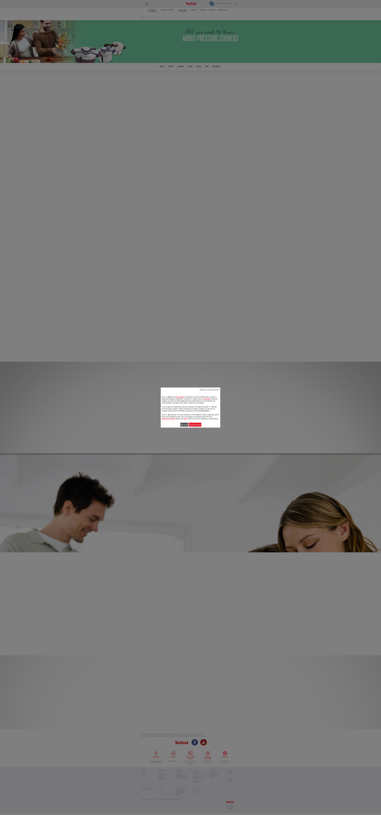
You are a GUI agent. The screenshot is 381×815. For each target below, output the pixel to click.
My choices (184, 425)
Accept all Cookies (195, 425)
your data (206, 399)
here (185, 418)
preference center (168, 418)
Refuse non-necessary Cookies (209, 389)
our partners (180, 397)
